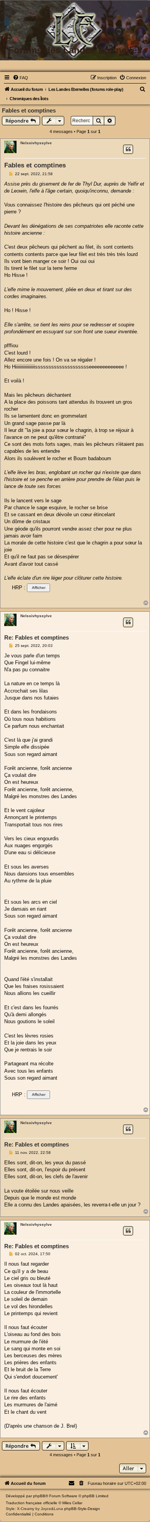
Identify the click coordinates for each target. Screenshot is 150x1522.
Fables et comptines (29, 110)
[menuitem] (20, 77)
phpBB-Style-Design (82, 1509)
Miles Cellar (72, 1503)
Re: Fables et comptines (36, 637)
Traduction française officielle (31, 1503)
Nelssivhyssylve (36, 143)
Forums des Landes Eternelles (75, 50)
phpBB (39, 1496)
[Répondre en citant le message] (128, 149)
